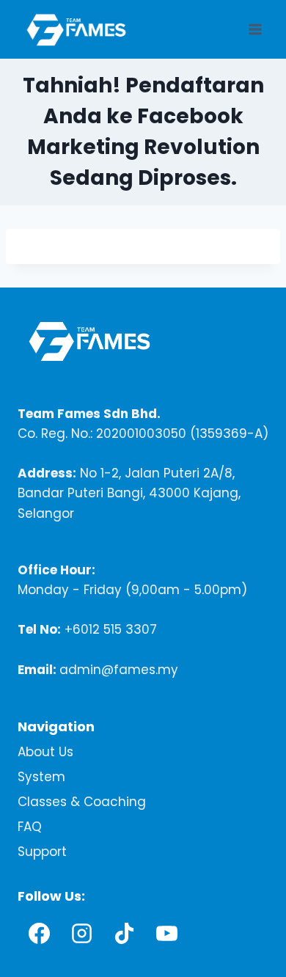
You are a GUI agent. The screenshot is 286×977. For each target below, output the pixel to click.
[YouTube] (166, 933)
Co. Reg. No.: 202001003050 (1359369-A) (143, 433)
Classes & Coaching (82, 801)
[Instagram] (81, 933)
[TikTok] (124, 933)
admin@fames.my (118, 669)
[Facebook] (39, 933)
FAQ (30, 826)
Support (42, 851)
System (41, 777)
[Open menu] (254, 29)
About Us (45, 752)
